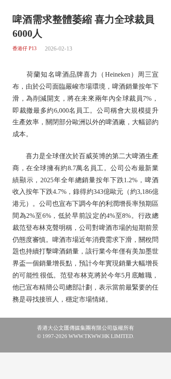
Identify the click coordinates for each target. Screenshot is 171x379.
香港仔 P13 (24, 48)
